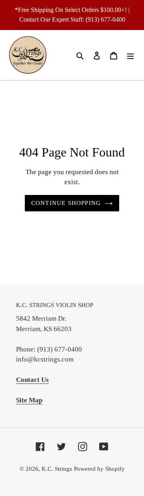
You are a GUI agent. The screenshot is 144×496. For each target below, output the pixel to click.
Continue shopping (66, 203)
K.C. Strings (57, 469)
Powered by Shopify (99, 469)
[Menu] (130, 55)
